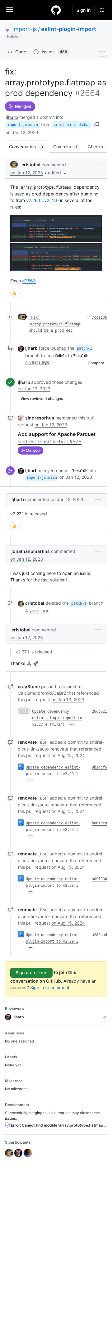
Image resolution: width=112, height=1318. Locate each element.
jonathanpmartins (31, 551)
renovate (27, 742)
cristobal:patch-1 (72, 125)
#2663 (29, 280)
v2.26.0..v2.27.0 (42, 200)
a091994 (99, 879)
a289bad (99, 935)
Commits (68, 146)
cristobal (30, 164)
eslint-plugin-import (68, 29)
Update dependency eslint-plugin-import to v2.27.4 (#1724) (57, 718)
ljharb (12, 117)
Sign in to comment (49, 987)
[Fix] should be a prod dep (54, 324)
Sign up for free (31, 972)
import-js (24, 29)
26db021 (99, 711)
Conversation (29, 146)
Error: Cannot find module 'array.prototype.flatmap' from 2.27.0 (58, 1125)
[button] (57, 172)
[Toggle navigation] (9, 9)
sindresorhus (39, 417)
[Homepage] (56, 10)
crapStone (29, 686)
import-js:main (22, 125)
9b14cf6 (99, 767)
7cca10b (99, 317)
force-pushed (53, 348)
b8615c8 (99, 823)
